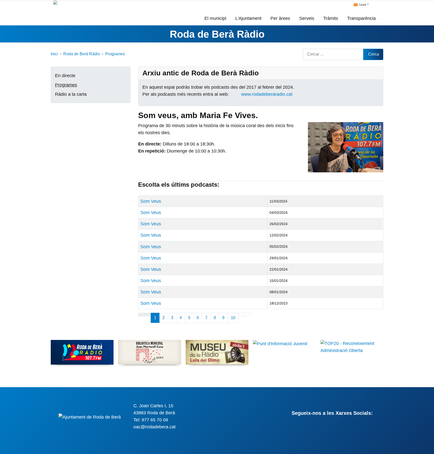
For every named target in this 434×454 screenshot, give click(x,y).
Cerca (373, 54)
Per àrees (280, 18)
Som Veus (150, 201)
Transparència (361, 18)
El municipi (215, 18)
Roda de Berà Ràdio (217, 34)
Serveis (306, 18)
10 (233, 318)
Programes (66, 84)
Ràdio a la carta (71, 94)
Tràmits (330, 18)
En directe (65, 75)
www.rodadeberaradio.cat (266, 94)
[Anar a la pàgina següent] (241, 314)
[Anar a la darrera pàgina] (248, 314)
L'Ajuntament (248, 18)
